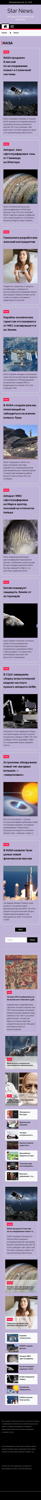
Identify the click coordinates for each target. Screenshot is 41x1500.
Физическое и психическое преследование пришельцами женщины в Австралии (20, 1064)
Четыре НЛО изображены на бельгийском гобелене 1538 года (20, 998)
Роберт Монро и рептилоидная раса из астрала (20, 1101)
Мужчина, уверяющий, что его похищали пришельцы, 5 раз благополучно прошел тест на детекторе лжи (26, 1175)
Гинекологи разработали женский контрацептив (17, 1324)
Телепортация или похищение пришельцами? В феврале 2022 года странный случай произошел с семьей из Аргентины (26, 1165)
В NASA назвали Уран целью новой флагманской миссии (17, 854)
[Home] (5, 26)
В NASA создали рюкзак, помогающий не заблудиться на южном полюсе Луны (26, 1347)
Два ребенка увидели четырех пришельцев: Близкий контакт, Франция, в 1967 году (26, 1154)
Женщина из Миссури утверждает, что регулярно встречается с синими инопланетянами (26, 1113)
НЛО (9, 992)
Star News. (20, 11)
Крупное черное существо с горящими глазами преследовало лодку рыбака (26, 1144)
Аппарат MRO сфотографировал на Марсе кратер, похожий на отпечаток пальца (18, 504)
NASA (6, 52)
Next (20, 930)
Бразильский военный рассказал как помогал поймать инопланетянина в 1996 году (26, 1123)
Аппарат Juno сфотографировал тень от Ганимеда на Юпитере (20, 1288)
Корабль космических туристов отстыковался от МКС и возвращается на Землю (26, 1337)
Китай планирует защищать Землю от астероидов (17, 592)
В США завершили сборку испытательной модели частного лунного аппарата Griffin (26, 1378)
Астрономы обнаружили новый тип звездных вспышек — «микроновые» (25, 1388)
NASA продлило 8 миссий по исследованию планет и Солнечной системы (17, 66)
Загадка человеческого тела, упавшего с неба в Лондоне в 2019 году (26, 1134)
